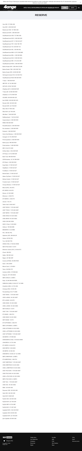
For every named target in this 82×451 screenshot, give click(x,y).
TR (78, 7)
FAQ (53, 441)
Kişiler (57, 7)
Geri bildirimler (36, 7)
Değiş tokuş (27, 7)
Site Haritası (55, 443)
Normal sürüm (10, 10)
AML (53, 439)
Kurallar (54, 437)
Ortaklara (44, 7)
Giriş (64, 7)
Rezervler (51, 7)
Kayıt (72, 7)
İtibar (53, 445)
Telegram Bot (9, 440)
